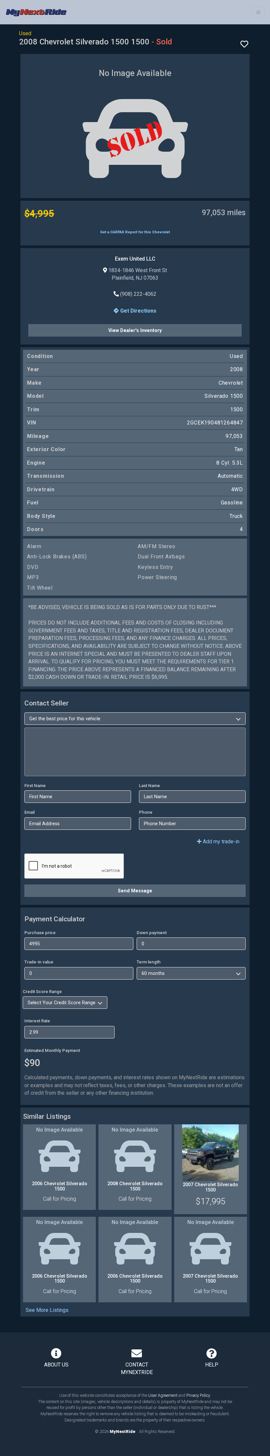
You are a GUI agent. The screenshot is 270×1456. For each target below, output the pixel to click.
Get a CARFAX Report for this (135, 232)
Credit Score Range (42, 991)
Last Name (149, 785)
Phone (145, 812)
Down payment (152, 932)
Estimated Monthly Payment (52, 1050)
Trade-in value (38, 961)
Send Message (135, 890)
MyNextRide (122, 1431)
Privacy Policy (198, 1395)
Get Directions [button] (137, 311)
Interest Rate (37, 1020)
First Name (35, 785)
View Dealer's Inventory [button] (135, 330)
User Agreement (162, 1395)
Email (29, 812)
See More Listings (47, 1310)
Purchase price (40, 932)
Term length (149, 961)
